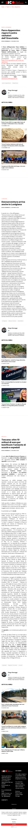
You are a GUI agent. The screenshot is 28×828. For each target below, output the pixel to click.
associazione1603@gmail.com (9, 78)
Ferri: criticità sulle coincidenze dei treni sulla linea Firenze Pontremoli (12, 705)
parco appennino (6, 83)
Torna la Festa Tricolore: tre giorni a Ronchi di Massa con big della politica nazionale (13, 404)
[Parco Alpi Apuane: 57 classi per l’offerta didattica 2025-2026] (14, 741)
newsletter (20, 320)
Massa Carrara (12, 320)
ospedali (4, 665)
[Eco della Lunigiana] (15, 2)
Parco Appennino (6, 27)
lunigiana (4, 320)
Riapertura (15, 83)
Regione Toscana (12, 665)
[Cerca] (26, 2)
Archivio (3, 436)
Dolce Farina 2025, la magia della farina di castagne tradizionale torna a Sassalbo (13, 122)
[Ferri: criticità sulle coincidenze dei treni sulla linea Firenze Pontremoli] (14, 695)
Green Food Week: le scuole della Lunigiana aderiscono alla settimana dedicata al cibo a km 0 (13, 728)
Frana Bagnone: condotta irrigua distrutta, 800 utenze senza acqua (13, 360)
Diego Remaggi (5, 41)
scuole (20, 665)
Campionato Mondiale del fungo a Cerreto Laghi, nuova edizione (13, 166)
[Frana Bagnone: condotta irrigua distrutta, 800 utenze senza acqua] (14, 351)
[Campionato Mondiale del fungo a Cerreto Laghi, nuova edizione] (14, 157)
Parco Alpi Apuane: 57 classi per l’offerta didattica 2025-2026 (13, 750)
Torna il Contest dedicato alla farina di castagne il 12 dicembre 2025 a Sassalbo (12, 144)
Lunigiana (4, 198)
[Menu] (2, 2)
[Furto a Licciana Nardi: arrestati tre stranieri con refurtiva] (14, 373)
